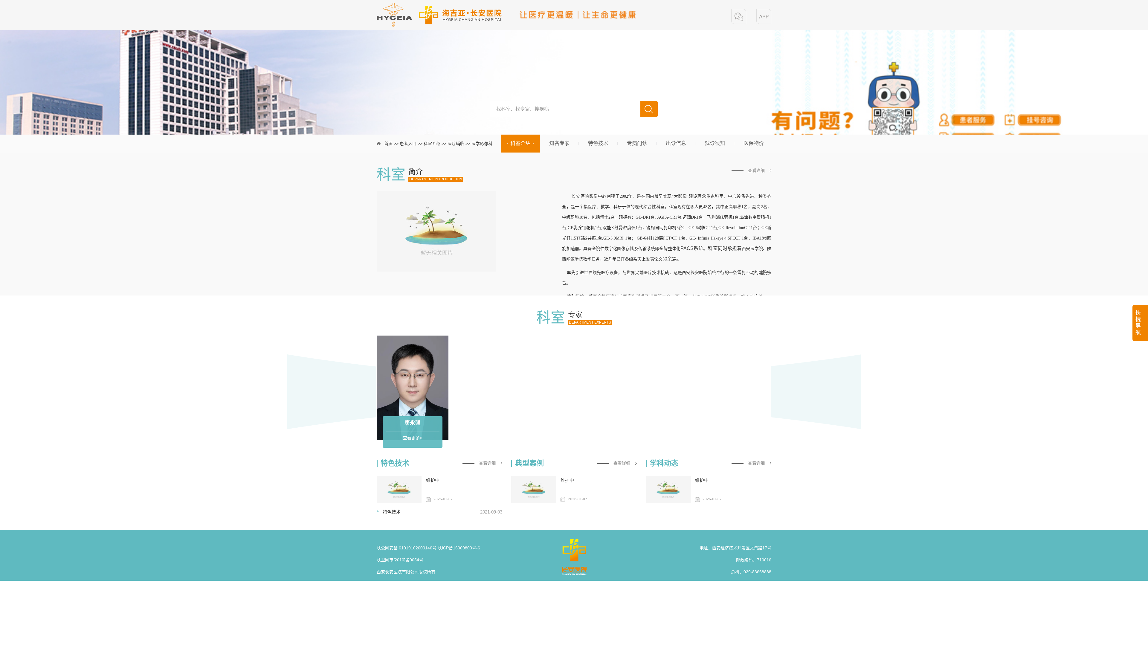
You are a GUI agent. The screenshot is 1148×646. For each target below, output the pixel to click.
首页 (388, 143)
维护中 (432, 480)
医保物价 (754, 143)
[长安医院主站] (439, 15)
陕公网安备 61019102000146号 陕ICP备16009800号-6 (428, 548)
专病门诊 (637, 143)
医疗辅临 (456, 143)
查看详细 (756, 170)
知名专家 (559, 143)
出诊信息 (676, 143)
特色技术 (598, 143)
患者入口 (408, 143)
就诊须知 (715, 143)
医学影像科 (481, 143)
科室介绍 (432, 143)
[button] (738, 16)
